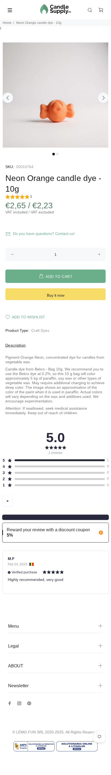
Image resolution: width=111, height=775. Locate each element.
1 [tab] (53, 154)
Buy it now (55, 295)
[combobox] (7, 501)
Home (7, 23)
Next (103, 98)
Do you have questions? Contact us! (44, 233)
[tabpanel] (55, 95)
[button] (18, 197)
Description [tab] (15, 345)
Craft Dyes (40, 330)
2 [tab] (57, 154)
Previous (8, 98)
